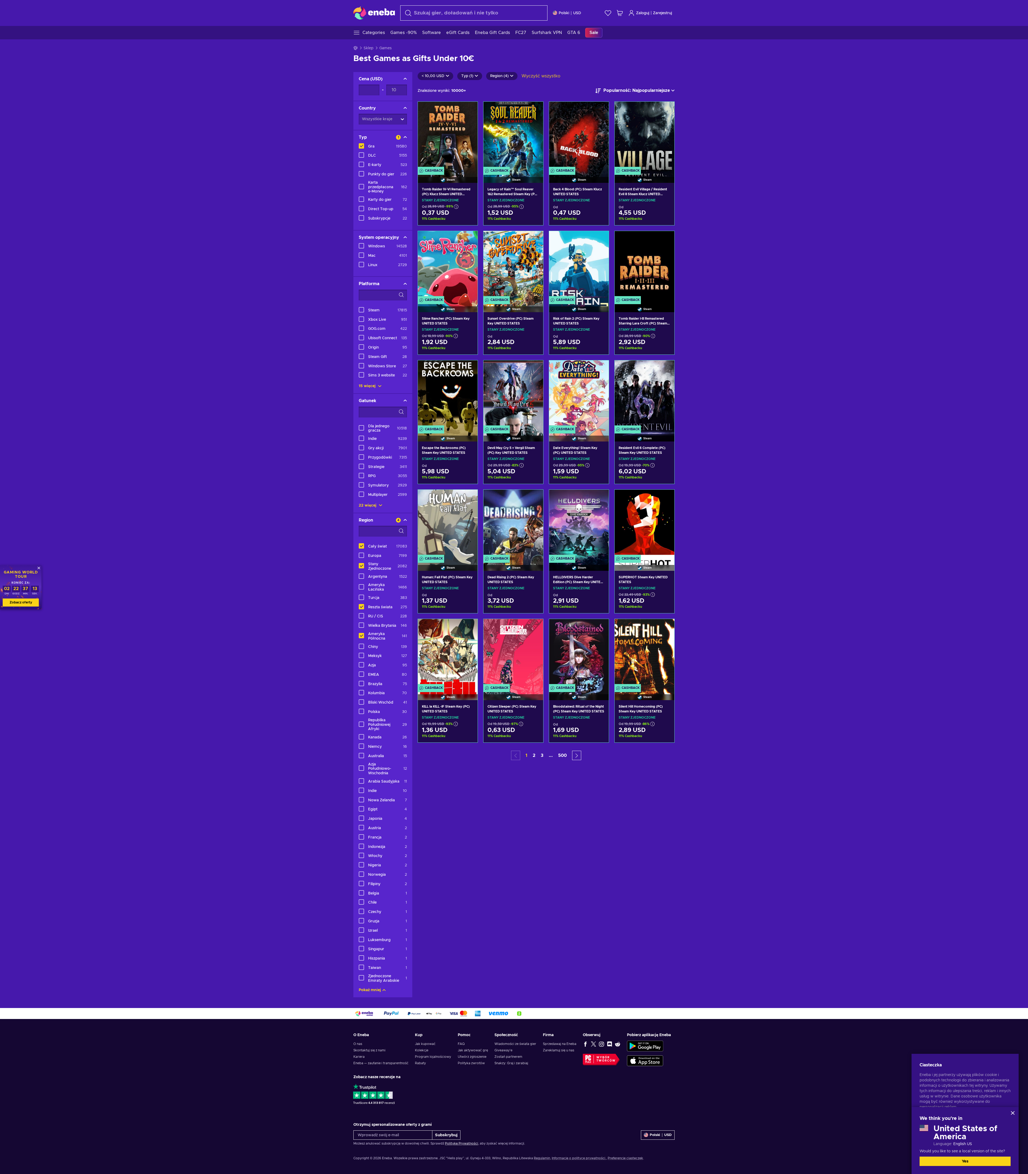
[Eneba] (374, 12)
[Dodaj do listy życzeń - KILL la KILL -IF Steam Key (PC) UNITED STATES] (468, 627)
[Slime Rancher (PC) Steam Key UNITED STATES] (448, 265)
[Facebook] (585, 1044)
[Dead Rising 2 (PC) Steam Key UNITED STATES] (513, 523)
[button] (576, 755)
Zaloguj (642, 13)
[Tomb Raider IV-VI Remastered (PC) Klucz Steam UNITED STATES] (448, 135)
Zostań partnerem (508, 1056)
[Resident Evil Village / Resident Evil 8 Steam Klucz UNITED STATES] (644, 135)
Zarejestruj (662, 13)
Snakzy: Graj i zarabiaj (511, 1063)
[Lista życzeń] (608, 13)
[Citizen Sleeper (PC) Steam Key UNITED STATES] (513, 652)
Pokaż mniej (370, 990)
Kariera (359, 1056)
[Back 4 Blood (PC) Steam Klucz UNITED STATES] (579, 135)
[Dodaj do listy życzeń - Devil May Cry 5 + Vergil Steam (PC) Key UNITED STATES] (534, 369)
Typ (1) (467, 76)
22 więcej (368, 505)
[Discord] (609, 1044)
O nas (357, 1043)
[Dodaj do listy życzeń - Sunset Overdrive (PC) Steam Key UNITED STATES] (534, 239)
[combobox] (474, 13)
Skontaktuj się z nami (369, 1050)
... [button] (551, 755)
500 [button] (562, 755)
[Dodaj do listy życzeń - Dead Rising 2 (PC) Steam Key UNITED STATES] (534, 498)
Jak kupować (425, 1043)
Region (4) (499, 76)
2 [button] (534, 755)
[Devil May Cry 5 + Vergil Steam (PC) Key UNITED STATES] (513, 394)
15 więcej (368, 386)
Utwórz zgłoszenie (472, 1056)
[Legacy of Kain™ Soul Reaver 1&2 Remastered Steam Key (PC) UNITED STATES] (513, 135)
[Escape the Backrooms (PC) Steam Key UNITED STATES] (448, 394)
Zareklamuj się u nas (558, 1050)
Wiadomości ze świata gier (515, 1043)
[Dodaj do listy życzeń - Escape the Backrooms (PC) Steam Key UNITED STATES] (468, 369)
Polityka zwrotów (471, 1063)
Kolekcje (421, 1050)
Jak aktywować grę (473, 1050)
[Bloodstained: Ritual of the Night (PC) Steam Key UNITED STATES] (579, 652)
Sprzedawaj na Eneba (559, 1043)
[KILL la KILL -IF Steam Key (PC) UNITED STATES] (448, 652)
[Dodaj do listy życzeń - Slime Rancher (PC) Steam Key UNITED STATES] (468, 239)
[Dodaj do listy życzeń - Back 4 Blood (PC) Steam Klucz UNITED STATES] (599, 110)
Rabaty (420, 1063)
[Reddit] (617, 1044)
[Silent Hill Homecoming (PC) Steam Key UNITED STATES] (644, 652)
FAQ (461, 1043)
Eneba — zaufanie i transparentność (381, 1063)
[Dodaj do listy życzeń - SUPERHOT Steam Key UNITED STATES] (665, 498)
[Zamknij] (1013, 1113)
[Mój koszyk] (620, 13)
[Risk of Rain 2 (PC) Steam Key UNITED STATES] (579, 265)
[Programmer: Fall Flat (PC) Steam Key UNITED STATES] (448, 523)
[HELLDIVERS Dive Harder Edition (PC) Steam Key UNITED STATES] (579, 523)
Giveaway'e (503, 1050)
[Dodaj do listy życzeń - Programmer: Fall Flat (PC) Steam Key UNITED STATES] (468, 498)
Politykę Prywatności (461, 1143)
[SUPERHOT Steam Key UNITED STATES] (644, 523)
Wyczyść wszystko (540, 76)
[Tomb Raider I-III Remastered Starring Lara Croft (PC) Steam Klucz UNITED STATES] (644, 265)
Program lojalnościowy (433, 1056)
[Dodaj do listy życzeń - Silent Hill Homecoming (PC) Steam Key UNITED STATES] (665, 627)
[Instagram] (601, 1044)
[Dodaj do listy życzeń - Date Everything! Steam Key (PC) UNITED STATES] (599, 369)
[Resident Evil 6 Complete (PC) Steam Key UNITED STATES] (644, 394)
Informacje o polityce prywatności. (579, 1158)
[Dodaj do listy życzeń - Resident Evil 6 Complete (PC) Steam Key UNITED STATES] (665, 369)
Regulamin (542, 1158)
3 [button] (542, 755)
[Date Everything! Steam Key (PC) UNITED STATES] (579, 394)
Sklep (368, 48)
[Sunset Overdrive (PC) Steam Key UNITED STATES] (513, 265)
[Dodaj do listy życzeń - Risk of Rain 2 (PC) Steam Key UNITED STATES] (599, 239)
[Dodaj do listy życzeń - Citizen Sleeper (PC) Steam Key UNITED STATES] (534, 627)
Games (385, 48)
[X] (593, 1044)
